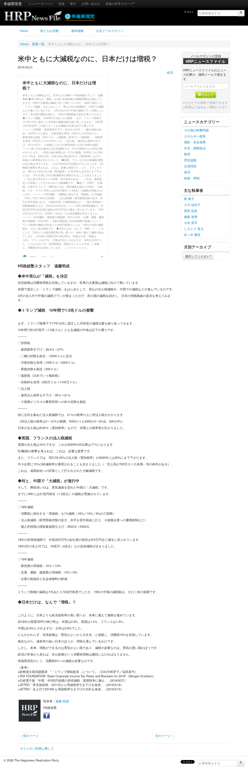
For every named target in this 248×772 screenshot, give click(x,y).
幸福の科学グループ (119, 3)
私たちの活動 (49, 30)
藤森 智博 (190, 216)
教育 (187, 154)
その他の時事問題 (196, 130)
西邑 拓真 (190, 210)
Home (24, 30)
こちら (198, 107)
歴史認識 (190, 160)
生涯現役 (190, 166)
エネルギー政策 (195, 136)
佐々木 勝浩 (192, 234)
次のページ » (164, 735)
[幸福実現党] (80, 16)
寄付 (73, 3)
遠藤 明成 (62, 701)
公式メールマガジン (110, 30)
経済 (170, 72)
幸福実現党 (13, 3)
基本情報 (77, 30)
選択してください (197, 256)
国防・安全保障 (195, 142)
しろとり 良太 (194, 228)
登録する (207, 95)
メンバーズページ (40, 3)
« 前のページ (29, 735)
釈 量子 (189, 198)
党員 (61, 3)
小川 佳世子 (192, 204)
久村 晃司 (190, 222)
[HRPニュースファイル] (33, 14)
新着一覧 (38, 44)
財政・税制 (192, 178)
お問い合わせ (91, 3)
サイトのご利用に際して (37, 748)
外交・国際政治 (195, 148)
